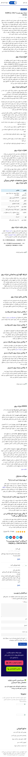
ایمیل (25, 625)
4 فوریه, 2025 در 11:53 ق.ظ (14, 567)
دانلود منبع (24, 469)
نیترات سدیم (19, 349)
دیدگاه (25, 602)
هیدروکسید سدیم (11, 318)
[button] (14, 669)
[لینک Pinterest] (14, 537)
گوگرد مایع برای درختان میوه (19, 739)
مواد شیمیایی (23, 9)
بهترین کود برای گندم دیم (20, 732)
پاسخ (18, 559)
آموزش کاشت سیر (21, 742)
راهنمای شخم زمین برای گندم (18, 736)
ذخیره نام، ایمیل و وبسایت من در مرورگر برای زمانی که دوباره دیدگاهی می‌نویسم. (15, 639)
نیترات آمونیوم (12, 235)
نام (26, 619)
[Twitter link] (17, 537)
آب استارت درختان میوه (20, 746)
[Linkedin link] (10, 537)
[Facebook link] (20, 537)
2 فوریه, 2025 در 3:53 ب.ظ (14, 551)
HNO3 (4, 487)
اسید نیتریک (9, 231)
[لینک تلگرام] (7, 537)
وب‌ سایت (24, 632)
